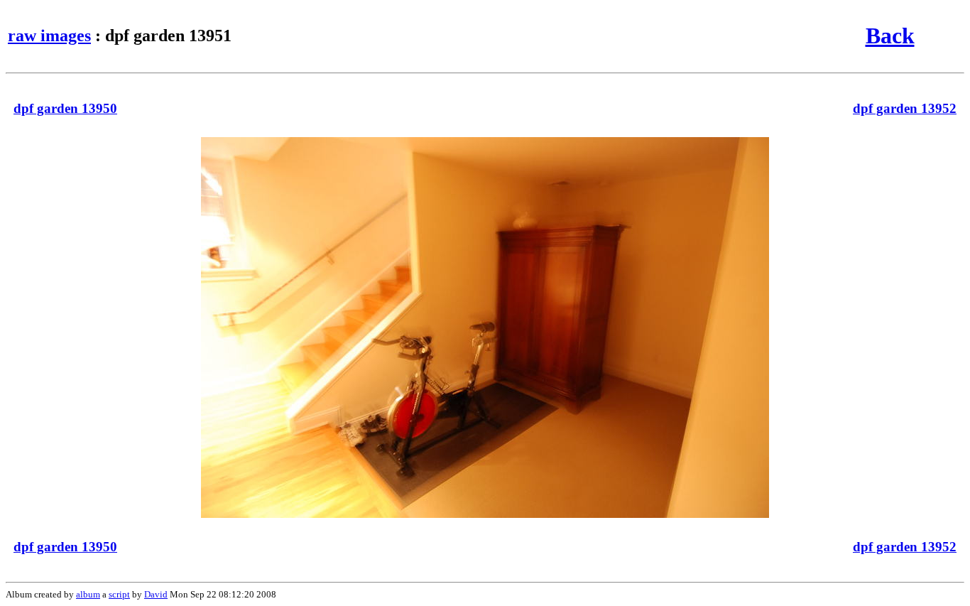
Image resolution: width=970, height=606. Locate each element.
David (156, 594)
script (119, 594)
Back (890, 35)
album (88, 594)
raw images (49, 35)
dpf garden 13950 (65, 108)
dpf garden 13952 (905, 108)
